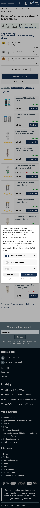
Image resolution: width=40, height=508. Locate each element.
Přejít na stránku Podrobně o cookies (20, 279)
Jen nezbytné (11, 274)
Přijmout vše (29, 274)
